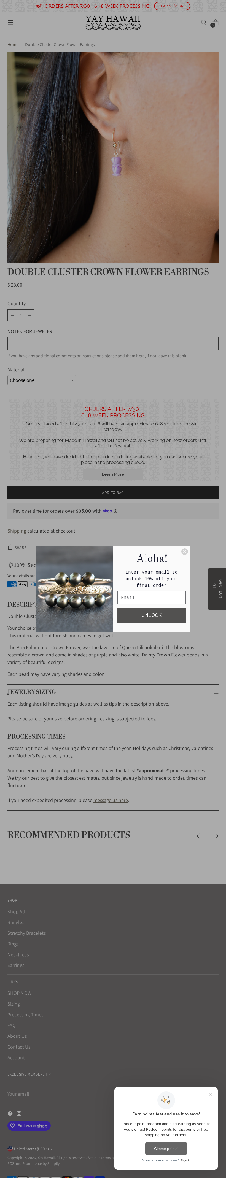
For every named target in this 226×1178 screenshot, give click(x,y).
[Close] (184, 551)
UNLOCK (152, 615)
